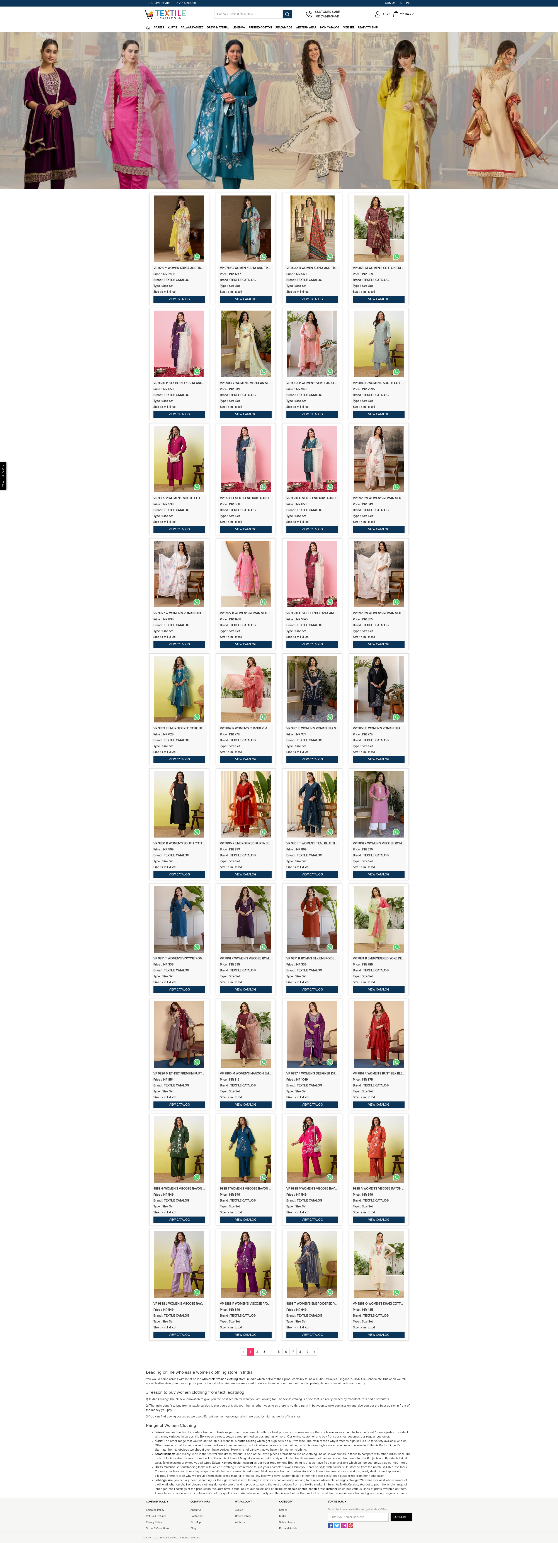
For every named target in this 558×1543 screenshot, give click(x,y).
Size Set (348, 27)
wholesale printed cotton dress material (310, 1488)
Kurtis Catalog (247, 1441)
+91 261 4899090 (185, 3)
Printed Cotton (260, 27)
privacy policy (154, 1522)
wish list (240, 1522)
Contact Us (393, 3)
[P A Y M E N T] (0, 485)
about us (196, 1510)
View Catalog (179, 299)
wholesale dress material (225, 1475)
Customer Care (159, 3)
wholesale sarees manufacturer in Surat (347, 1432)
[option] (279, 110)
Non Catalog (329, 27)
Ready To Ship (368, 27)
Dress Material (218, 27)
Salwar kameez (165, 1454)
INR (408, 3)
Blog (193, 1528)
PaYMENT (3, 475)
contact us (197, 1516)
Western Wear (306, 27)
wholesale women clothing (220, 1379)
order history (243, 1516)
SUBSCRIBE (401, 1517)
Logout (239, 1510)
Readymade (284, 27)
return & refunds (156, 1516)
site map (196, 1522)
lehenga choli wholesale (185, 1484)
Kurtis (172, 27)
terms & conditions (157, 1528)
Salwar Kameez (192, 27)
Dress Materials (288, 1528)
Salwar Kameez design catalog (232, 1462)
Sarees (159, 27)
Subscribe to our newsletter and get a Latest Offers (358, 1509)
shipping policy (155, 1510)
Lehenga (239, 27)
